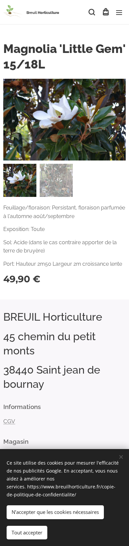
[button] (92, 12)
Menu (119, 12)
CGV (9, 421)
